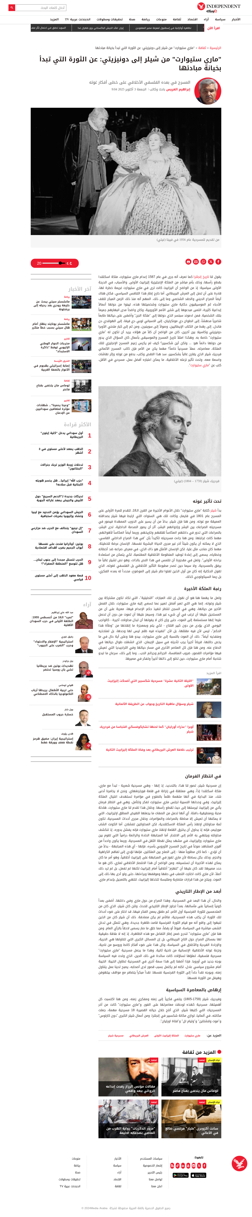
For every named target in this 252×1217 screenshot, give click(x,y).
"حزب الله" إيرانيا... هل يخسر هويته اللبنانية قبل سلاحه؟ (59, 482)
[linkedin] (183, 1166)
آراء (206, 19)
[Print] (188, 262)
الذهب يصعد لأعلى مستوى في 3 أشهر (61, 451)
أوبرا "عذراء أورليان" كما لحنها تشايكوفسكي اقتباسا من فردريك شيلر (147, 729)
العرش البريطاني (138, 1035)
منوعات (161, 19)
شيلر (213, 510)
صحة (132, 19)
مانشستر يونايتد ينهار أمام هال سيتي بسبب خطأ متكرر (51, 326)
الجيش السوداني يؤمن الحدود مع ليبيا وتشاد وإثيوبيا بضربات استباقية (57, 514)
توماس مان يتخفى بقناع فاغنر (195, 1091)
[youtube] (188, 1166)
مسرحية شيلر (116, 1035)
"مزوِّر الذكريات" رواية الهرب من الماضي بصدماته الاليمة (130, 1130)
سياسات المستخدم (151, 1158)
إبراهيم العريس (177, 89)
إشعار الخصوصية (152, 1165)
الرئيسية (215, 48)
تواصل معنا (155, 1179)
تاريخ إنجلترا (201, 277)
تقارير (67, 339)
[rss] (172, 1166)
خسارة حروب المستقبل (57, 714)
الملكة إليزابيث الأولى (166, 1035)
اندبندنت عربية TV (77, 19)
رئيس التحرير (155, 1172)
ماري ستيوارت (199, 365)
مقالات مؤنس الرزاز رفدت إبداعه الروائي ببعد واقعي (130, 1088)
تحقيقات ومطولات (110, 19)
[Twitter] (199, 1166)
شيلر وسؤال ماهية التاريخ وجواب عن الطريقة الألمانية (154, 704)
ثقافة (177, 19)
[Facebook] (204, 1166)
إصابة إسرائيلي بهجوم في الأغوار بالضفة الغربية (52, 367)
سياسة (220, 19)
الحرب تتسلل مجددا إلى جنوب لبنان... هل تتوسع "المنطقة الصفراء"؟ (58, 561)
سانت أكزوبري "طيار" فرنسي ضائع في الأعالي (191, 1130)
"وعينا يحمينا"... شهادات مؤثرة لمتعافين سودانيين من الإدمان (53, 409)
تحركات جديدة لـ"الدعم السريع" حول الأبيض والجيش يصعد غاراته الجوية (59, 498)
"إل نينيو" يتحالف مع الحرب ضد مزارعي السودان (57, 530)
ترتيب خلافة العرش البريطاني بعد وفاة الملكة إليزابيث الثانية (150, 749)
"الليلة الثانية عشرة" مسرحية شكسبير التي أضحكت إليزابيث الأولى (150, 683)
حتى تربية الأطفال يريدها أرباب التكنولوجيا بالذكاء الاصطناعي (52, 692)
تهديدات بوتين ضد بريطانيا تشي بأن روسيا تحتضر (55, 668)
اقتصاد (192, 19)
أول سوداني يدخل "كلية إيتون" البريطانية (62, 435)
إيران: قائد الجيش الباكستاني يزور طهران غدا (123, 28)
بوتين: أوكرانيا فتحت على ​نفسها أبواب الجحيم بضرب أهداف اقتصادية (59, 546)
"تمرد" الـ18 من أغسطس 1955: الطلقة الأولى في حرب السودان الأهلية (51, 621)
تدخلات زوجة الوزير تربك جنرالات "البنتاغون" (61, 466)
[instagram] (193, 1166)
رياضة (146, 19)
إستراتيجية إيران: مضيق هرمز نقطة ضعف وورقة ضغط (53, 740)
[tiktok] (177, 1166)
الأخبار (236, 19)
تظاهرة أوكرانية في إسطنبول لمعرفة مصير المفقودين (186, 28)
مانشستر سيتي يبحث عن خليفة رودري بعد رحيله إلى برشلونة (51, 305)
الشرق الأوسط (62, 361)
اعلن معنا (156, 1186)
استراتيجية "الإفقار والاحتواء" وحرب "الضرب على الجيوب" (53, 643)
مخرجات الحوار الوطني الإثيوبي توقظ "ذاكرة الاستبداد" (55, 347)
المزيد (54, 19)
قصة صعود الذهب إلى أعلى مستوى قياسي (59, 577)
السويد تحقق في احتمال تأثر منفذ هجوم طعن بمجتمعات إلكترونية (54, 28)
